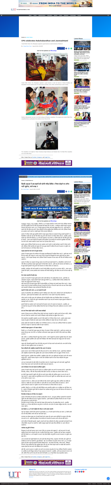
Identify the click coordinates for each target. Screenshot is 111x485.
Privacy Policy (99, 483)
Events (79, 15)
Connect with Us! (81, 469)
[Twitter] (77, 471)
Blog (108, 483)
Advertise (105, 483)
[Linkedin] (81, 471)
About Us (32, 469)
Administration (41, 15)
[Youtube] (83, 471)
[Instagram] (79, 471)
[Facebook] (75, 471)
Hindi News (29, 180)
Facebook (34, 157)
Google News (47, 157)
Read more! (31, 476)
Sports (55, 15)
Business (66, 15)
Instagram (39, 157)
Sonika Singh (26, 189)
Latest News (78, 38)
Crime (60, 15)
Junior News (29, 37)
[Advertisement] (55, 25)
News (30, 15)
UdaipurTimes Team (27, 46)
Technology (73, 15)
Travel (35, 15)
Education (49, 15)
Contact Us (94, 483)
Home (22, 37)
